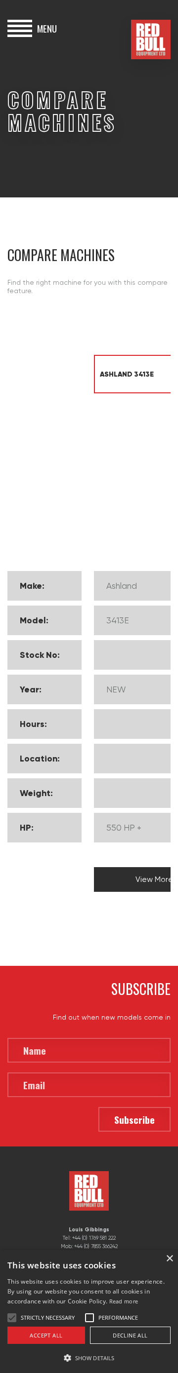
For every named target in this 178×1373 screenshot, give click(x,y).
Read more (123, 1301)
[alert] (89, 1311)
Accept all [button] (46, 1335)
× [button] (169, 1258)
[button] (89, 1357)
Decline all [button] (130, 1335)
